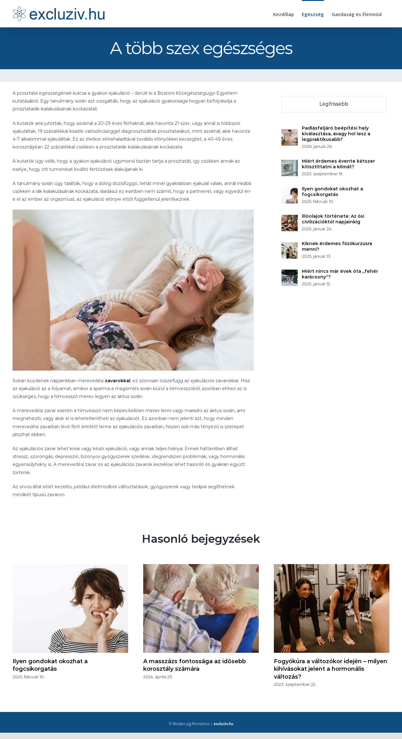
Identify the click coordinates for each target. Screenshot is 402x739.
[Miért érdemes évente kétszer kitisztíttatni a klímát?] (289, 163)
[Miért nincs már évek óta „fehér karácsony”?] (289, 273)
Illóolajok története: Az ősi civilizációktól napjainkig (333, 219)
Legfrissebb (333, 104)
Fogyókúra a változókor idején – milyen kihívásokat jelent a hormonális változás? (330, 669)
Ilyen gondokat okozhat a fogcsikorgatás (332, 191)
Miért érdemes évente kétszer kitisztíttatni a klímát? (338, 164)
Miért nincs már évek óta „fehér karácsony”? (340, 274)
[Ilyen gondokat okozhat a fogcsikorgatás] (289, 191)
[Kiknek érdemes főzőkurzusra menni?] (289, 246)
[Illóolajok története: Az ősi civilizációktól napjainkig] (289, 218)
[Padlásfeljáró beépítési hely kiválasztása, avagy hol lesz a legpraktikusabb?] (289, 133)
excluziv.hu (223, 723)
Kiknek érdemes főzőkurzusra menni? (337, 246)
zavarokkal (117, 380)
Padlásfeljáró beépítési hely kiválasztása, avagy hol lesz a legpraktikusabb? (336, 133)
